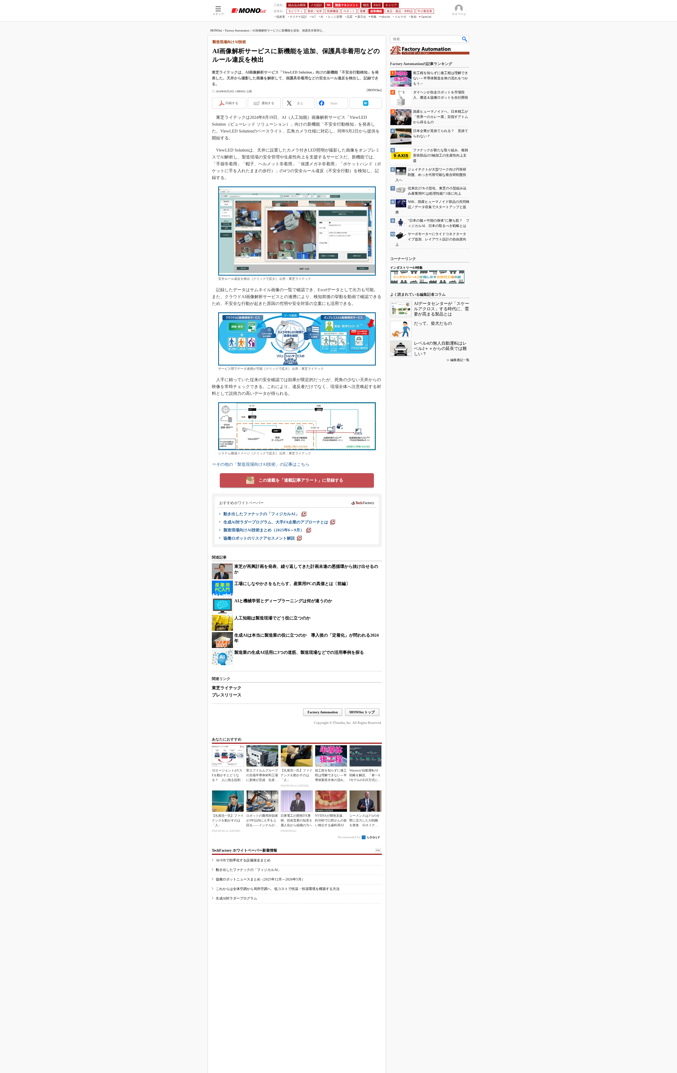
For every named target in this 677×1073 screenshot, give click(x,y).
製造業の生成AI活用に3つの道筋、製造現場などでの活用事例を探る (299, 652)
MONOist (216, 30)
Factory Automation (237, 30)
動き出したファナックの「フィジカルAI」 (248, 870)
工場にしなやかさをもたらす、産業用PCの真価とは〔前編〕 (292, 583)
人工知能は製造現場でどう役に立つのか (272, 618)
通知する (268, 103)
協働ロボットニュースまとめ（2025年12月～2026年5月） (260, 879)
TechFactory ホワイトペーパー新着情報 (244, 850)
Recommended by (349, 837)
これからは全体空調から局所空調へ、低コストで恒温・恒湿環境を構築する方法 (278, 889)
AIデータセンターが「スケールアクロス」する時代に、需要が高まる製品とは (441, 308)
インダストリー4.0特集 (406, 268)
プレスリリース (226, 695)
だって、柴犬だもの (433, 323)
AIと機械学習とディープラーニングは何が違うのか (283, 601)
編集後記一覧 (459, 360)
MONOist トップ (362, 712)
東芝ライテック (226, 688)
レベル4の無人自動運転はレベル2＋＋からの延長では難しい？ (440, 348)
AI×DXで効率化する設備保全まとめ (243, 860)
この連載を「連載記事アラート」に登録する (301, 480)
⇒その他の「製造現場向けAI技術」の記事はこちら (260, 464)
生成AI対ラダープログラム (236, 898)
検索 (465, 39)
